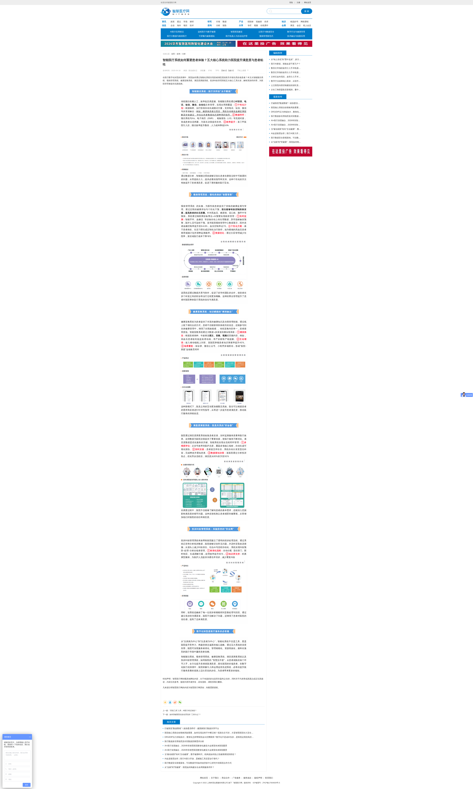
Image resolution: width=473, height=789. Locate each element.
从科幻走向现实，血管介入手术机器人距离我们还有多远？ (286, 77)
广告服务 (236, 778)
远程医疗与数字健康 (207, 32)
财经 (192, 22)
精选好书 (294, 22)
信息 (164, 25)
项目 (185, 25)
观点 (179, 22)
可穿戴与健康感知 (207, 36)
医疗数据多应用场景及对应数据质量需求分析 (184, 741)
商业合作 (226, 778)
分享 (241, 25)
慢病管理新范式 (266, 36)
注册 (298, 2)
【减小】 (231, 70)
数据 (225, 22)
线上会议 (307, 25)
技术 (192, 25)
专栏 (250, 25)
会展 (284, 25)
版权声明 (258, 778)
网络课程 (305, 22)
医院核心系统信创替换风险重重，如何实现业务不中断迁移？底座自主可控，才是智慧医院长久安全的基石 (209, 733)
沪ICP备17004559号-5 (271, 783)
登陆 (291, 2)
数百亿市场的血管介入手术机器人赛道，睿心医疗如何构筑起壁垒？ (286, 68)
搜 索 (306, 11)
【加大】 (224, 70)
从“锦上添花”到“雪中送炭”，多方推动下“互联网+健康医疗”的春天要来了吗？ (286, 59)
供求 (266, 22)
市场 (185, 22)
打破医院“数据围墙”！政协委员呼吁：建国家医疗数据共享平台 (192, 728)
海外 (179, 25)
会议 (299, 25)
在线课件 (264, 25)
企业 (173, 25)
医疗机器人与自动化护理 (236, 36)
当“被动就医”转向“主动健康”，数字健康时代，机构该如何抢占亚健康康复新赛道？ (200, 754)
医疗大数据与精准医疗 (177, 36)
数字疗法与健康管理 (296, 32)
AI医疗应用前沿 (177, 32)
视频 (256, 25)
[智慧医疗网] (175, 12)
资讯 (164, 21)
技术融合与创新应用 (296, 36)
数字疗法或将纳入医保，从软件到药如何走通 (286, 81)
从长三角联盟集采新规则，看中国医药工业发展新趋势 (286, 90)
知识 (284, 21)
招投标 (250, 22)
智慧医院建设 (236, 32)
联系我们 (269, 778)
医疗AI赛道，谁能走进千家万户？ (285, 64)
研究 (210, 21)
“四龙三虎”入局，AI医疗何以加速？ (183, 710)
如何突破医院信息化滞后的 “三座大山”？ (185, 714)
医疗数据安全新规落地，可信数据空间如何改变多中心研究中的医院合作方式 (198, 763)
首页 (173, 54)
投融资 (259, 22)
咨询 (210, 25)
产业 (241, 21)
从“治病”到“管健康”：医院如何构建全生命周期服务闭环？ (189, 767)
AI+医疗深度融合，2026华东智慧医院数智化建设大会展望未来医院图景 (196, 746)
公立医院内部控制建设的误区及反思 (286, 85)
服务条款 (247, 778)
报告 (225, 25)
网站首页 (307, 2)
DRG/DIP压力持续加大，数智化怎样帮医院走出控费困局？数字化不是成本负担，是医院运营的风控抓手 (209, 737)
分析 (218, 25)
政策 (173, 22)
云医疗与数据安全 (266, 32)
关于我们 (215, 778)
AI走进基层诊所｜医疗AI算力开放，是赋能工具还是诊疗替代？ (192, 759)
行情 (218, 22)
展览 (292, 25)
